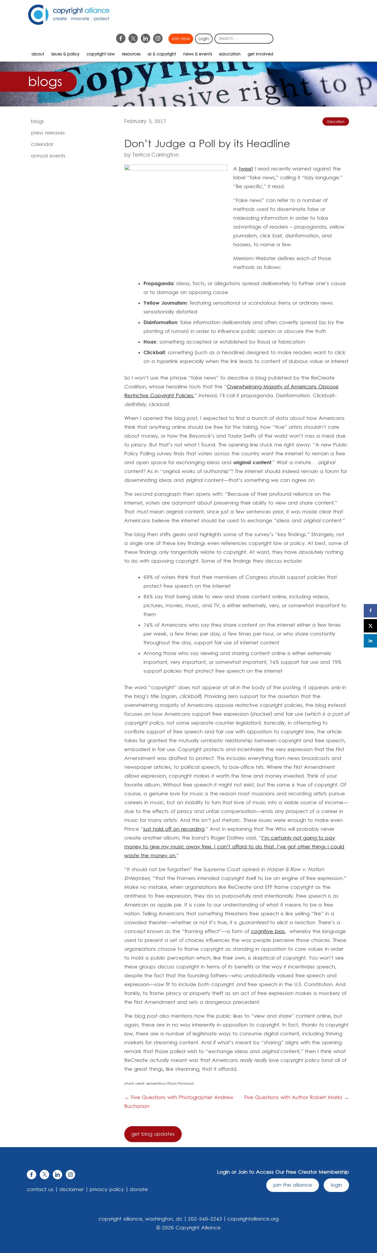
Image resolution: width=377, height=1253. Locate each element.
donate (139, 1189)
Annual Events (48, 156)
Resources (131, 54)
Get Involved (260, 54)
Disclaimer (71, 1189)
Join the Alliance (292, 1185)
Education (230, 54)
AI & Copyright (162, 54)
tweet (246, 169)
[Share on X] (370, 625)
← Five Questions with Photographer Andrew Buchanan (178, 1102)
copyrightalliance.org (253, 1219)
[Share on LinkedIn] (370, 640)
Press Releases (48, 133)
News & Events (197, 54)
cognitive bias (268, 931)
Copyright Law (101, 54)
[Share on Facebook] (370, 610)
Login (204, 39)
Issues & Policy (65, 54)
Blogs (37, 121)
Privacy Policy (107, 1189)
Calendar (42, 144)
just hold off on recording (173, 829)
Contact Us (40, 1189)
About (38, 54)
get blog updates (153, 1134)
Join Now (180, 39)
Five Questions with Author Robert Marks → (296, 1097)
